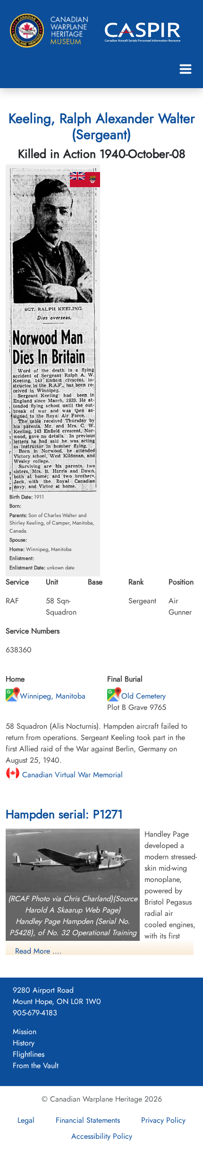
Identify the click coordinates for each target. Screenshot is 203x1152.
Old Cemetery (143, 696)
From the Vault (36, 1065)
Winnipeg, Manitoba (52, 696)
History (23, 1042)
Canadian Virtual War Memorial (71, 774)
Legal (25, 1120)
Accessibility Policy (101, 1136)
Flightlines (28, 1054)
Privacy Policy (163, 1120)
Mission (24, 1031)
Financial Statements (88, 1120)
